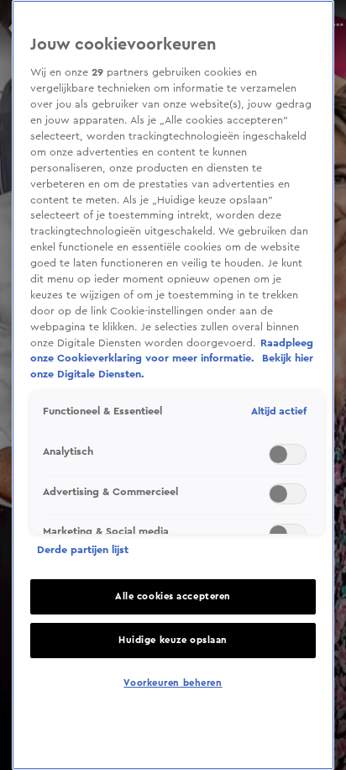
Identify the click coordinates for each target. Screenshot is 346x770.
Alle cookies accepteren (173, 596)
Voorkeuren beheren (172, 683)
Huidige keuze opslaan (173, 640)
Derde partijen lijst (82, 550)
